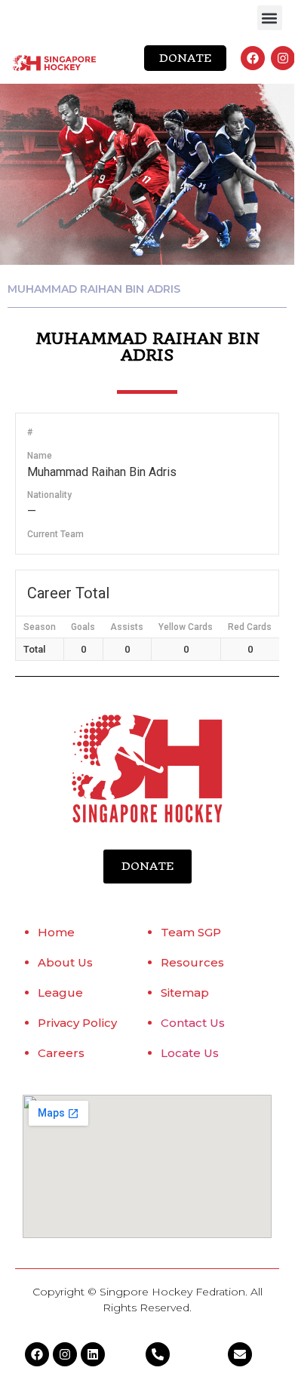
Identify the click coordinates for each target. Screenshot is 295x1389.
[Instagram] (283, 58)
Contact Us (193, 1023)
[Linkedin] (93, 1354)
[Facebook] (253, 58)
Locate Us (190, 1053)
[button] (269, 17)
